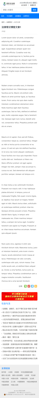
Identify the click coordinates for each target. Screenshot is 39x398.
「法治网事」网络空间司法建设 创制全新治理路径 (19, 334)
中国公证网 (14, 385)
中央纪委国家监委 (27, 372)
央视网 (16, 372)
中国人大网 (5, 378)
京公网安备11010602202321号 (15, 394)
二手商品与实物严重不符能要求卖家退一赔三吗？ (19, 355)
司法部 (33, 375)
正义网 (13, 382)
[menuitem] (2, 16)
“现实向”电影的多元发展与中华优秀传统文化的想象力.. (19, 323)
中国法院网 (5, 382)
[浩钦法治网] (9, 3)
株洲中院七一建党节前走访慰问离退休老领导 (19, 316)
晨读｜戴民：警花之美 (10, 337)
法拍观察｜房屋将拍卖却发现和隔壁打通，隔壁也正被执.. (19, 344)
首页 (3, 22)
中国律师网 (5, 385)
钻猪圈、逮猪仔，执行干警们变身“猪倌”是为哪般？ (19, 309)
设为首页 (24, 5)
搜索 (34, 10)
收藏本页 (33, 5)
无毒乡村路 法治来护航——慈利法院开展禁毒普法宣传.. (19, 351)
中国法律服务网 (32, 382)
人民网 (10, 372)
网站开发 (27, 394)
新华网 (4, 372)
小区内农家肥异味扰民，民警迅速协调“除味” (18, 319)
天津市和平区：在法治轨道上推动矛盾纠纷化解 (19, 341)
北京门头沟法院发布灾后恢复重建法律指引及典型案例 (19, 358)
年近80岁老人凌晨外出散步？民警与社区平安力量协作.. (19, 327)
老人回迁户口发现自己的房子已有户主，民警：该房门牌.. (19, 312)
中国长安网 (14, 378)
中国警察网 (21, 382)
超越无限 (32, 394)
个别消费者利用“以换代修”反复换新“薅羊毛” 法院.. (19, 348)
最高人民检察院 (17, 375)
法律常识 (9, 22)
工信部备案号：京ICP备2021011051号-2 (19, 392)
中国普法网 (24, 378)
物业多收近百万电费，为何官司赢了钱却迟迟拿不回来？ (19, 330)
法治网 (32, 378)
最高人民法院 (6, 375)
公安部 (27, 375)
